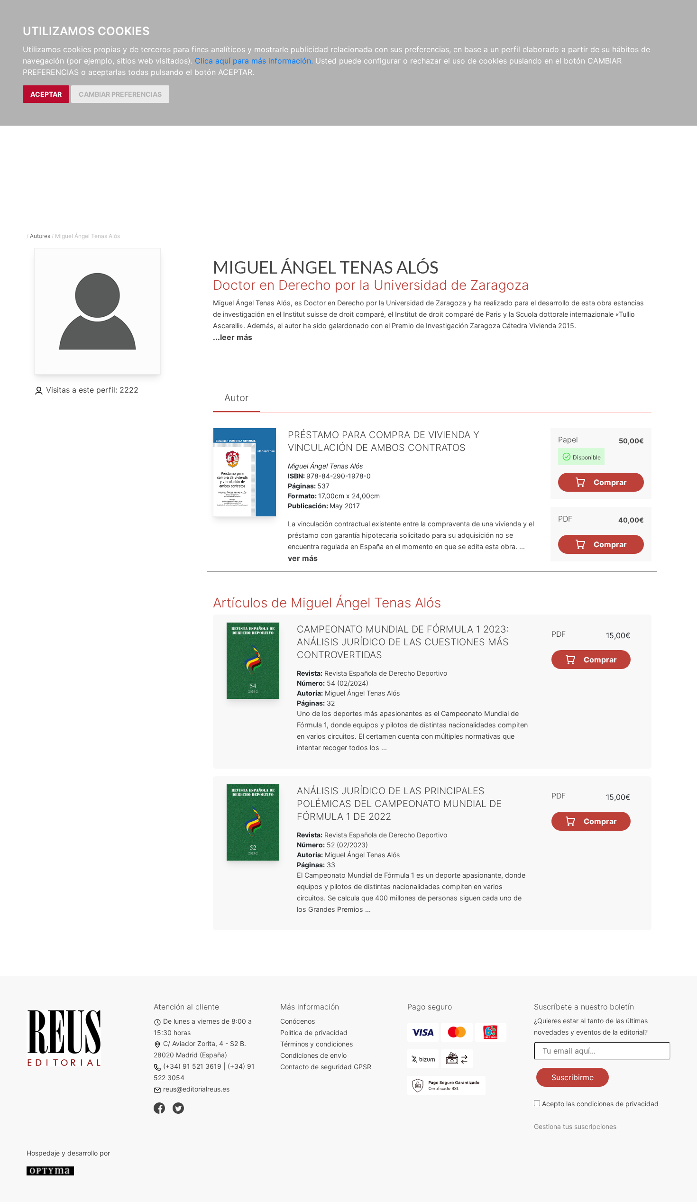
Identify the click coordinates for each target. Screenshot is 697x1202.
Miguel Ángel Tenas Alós (362, 693)
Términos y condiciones (316, 1044)
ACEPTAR (46, 94)
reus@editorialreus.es (196, 1089)
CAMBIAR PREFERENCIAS (120, 94)
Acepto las (600, 1104)
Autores (40, 235)
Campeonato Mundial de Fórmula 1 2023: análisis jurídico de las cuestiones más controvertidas (403, 642)
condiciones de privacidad (618, 1104)
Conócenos (297, 1021)
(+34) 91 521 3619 (192, 1066)
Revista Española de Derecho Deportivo (384, 673)
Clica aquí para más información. (254, 60)
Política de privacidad (314, 1032)
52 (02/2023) (346, 845)
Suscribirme (572, 1077)
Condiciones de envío (313, 1055)
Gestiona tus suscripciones (575, 1126)
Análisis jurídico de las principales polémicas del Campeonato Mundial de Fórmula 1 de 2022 (399, 803)
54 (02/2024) (346, 683)
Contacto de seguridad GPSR (325, 1067)
